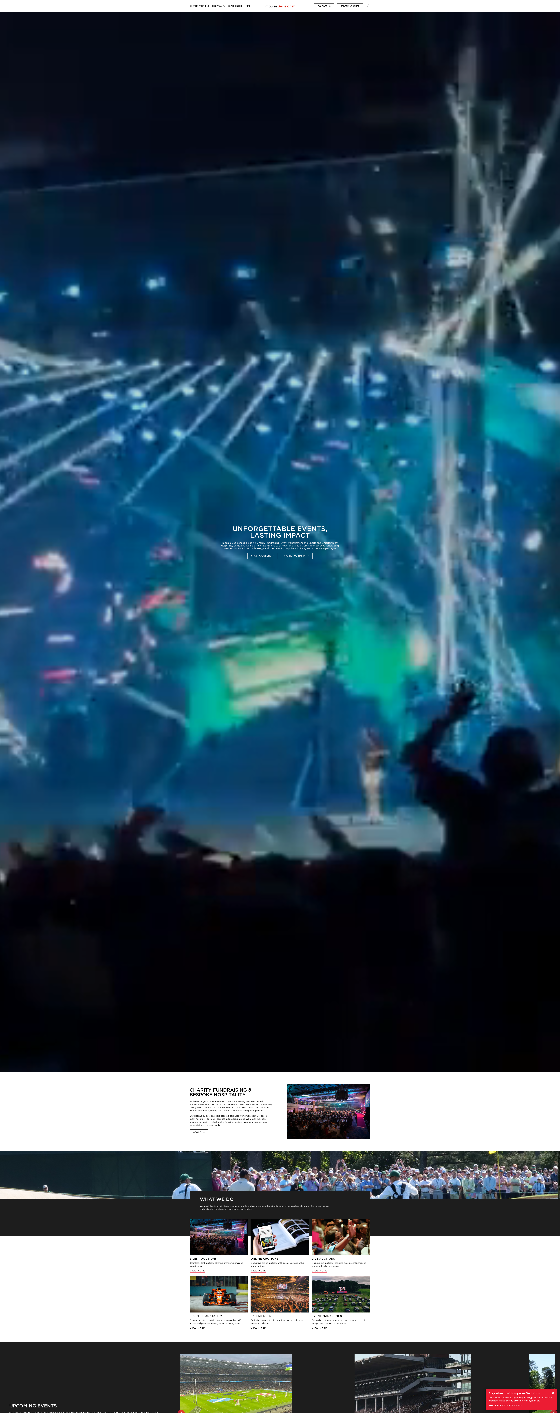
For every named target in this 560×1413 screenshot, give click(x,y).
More (248, 6)
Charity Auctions (199, 6)
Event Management (328, 1315)
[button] (368, 5)
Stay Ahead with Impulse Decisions (514, 1393)
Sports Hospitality (206, 1315)
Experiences (235, 6)
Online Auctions (265, 1258)
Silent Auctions (203, 1258)
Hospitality (218, 6)
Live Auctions (323, 1258)
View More (197, 1271)
